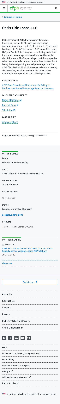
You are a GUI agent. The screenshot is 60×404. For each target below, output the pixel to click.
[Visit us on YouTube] (23, 338)
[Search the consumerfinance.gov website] (56, 8)
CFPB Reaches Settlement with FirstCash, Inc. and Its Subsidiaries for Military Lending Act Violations (27, 250)
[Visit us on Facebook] (4, 338)
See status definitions (12, 214)
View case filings (10, 122)
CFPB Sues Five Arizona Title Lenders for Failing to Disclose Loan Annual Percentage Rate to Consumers (27, 87)
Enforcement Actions (13, 17)
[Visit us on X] (10, 338)
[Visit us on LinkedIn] (16, 338)
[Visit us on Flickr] (29, 338)
